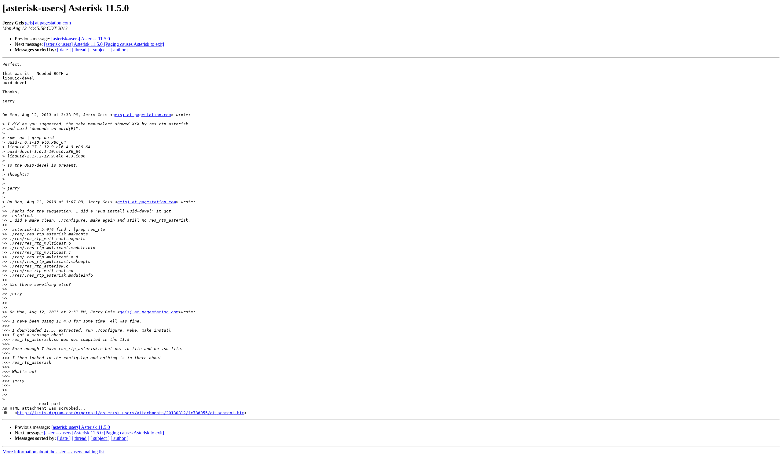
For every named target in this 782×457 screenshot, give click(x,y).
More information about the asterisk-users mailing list (53, 451)
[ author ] (119, 49)
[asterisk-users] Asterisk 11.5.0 (80, 38)
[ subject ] (99, 49)
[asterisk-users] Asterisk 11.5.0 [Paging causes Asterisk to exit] (104, 44)
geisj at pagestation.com (48, 22)
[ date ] (64, 49)
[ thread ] (80, 49)
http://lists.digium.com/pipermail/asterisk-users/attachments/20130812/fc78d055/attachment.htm (130, 413)
